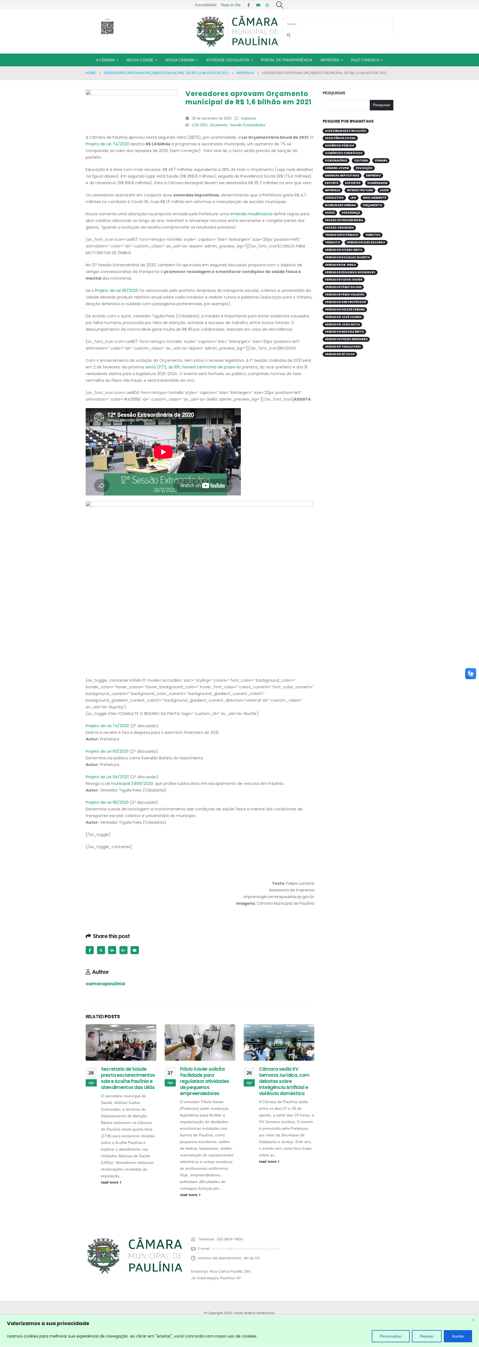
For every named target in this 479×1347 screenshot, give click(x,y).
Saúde (330, 213)
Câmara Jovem (337, 168)
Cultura (361, 160)
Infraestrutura (360, 190)
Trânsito (332, 242)
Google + (123, 950)
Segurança (351, 213)
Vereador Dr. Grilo (340, 265)
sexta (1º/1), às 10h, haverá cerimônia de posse (190, 367)
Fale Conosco (365, 60)
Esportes (353, 183)
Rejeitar (427, 1336)
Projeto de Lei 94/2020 (107, 777)
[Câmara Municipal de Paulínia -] (236, 31)
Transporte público (341, 235)
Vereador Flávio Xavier (343, 279)
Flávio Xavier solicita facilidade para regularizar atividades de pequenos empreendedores (204, 1081)
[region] (239, 1331)
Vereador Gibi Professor (345, 302)
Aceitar (458, 1336)
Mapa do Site (231, 5)
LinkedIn (112, 950)
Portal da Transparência (286, 60)
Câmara (380, 160)
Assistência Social (340, 138)
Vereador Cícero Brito (344, 250)
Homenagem (377, 183)
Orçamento (219, 125)
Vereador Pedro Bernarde (346, 339)
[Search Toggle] (280, 5)
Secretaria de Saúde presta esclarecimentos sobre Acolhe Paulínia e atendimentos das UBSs (128, 1078)
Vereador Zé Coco (340, 354)
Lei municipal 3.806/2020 (129, 783)
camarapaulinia (105, 983)
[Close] (473, 1319)
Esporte (331, 183)
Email (135, 950)
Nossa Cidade (140, 60)
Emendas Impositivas (342, 175)
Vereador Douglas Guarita (347, 257)
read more (110, 1182)
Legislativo (334, 198)
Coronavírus (336, 160)
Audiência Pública (339, 145)
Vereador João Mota (342, 324)
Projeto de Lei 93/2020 (107, 751)
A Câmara (105, 60)
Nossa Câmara (179, 60)
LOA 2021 (200, 125)
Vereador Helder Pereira (345, 309)
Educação (364, 168)
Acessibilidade (205, 5)
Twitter (101, 950)
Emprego (373, 175)
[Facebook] (249, 5)
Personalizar (391, 1336)
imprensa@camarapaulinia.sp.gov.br (246, 1248)
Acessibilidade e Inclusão (345, 131)
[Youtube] (258, 5)
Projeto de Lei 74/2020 (107, 144)
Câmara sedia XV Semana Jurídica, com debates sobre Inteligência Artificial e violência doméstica (284, 1081)
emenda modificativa (251, 214)
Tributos (372, 235)
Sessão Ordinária (339, 228)
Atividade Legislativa (227, 60)
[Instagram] (267, 5)
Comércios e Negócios (344, 153)
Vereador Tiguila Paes (343, 347)
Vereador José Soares (343, 317)
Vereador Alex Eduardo (366, 242)
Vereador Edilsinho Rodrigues (350, 272)
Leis (353, 198)
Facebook (90, 950)
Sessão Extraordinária (247, 125)
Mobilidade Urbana (340, 205)
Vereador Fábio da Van (343, 287)
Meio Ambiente (374, 198)
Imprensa (330, 60)
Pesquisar (334, 93)
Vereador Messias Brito (344, 332)
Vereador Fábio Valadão (345, 294)
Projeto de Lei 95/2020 (116, 290)
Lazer (384, 190)
